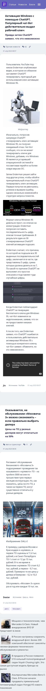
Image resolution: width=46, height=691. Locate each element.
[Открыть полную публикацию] (30, 47)
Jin (4, 385)
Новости (22, 4)
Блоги (32, 4)
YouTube (22, 385)
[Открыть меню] (39, 4)
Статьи (12, 4)
